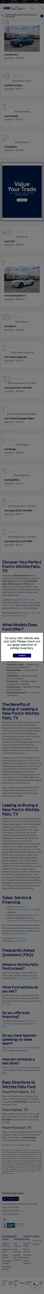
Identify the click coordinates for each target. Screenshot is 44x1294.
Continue (22, 655)
